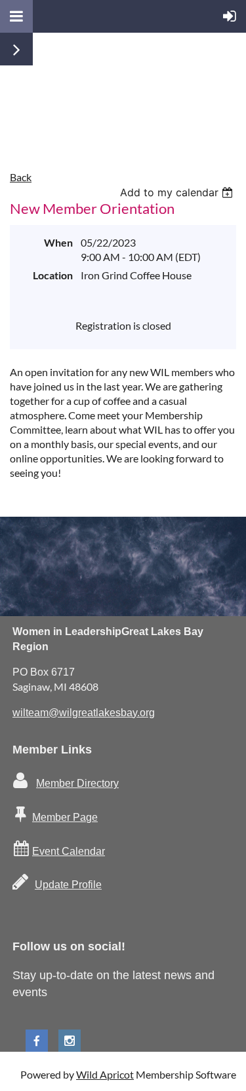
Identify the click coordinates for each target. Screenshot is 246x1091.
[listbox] (178, 192)
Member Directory (77, 783)
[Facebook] (37, 1041)
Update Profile (68, 884)
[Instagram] (69, 1041)
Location (53, 275)
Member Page (65, 817)
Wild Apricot (105, 1074)
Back (20, 177)
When (58, 242)
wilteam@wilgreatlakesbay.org (83, 712)
